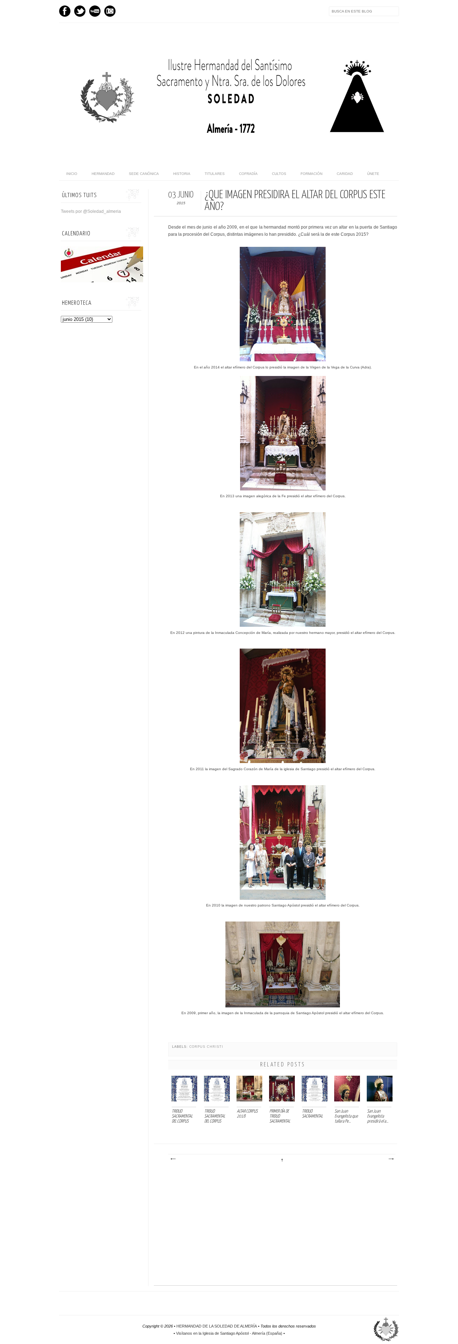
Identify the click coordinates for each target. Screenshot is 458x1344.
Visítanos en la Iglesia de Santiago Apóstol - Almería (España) (229, 1333)
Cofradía (248, 174)
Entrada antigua (390, 1159)
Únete (373, 174)
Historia (181, 174)
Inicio (71, 174)
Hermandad (103, 174)
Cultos (279, 174)
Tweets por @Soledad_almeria (91, 211)
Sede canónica (144, 174)
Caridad (345, 174)
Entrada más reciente (172, 1159)
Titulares (215, 174)
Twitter (80, 11)
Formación (311, 174)
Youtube (95, 11)
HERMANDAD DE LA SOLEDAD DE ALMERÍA (216, 1326)
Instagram (110, 11)
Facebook (64, 11)
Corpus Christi (206, 1047)
